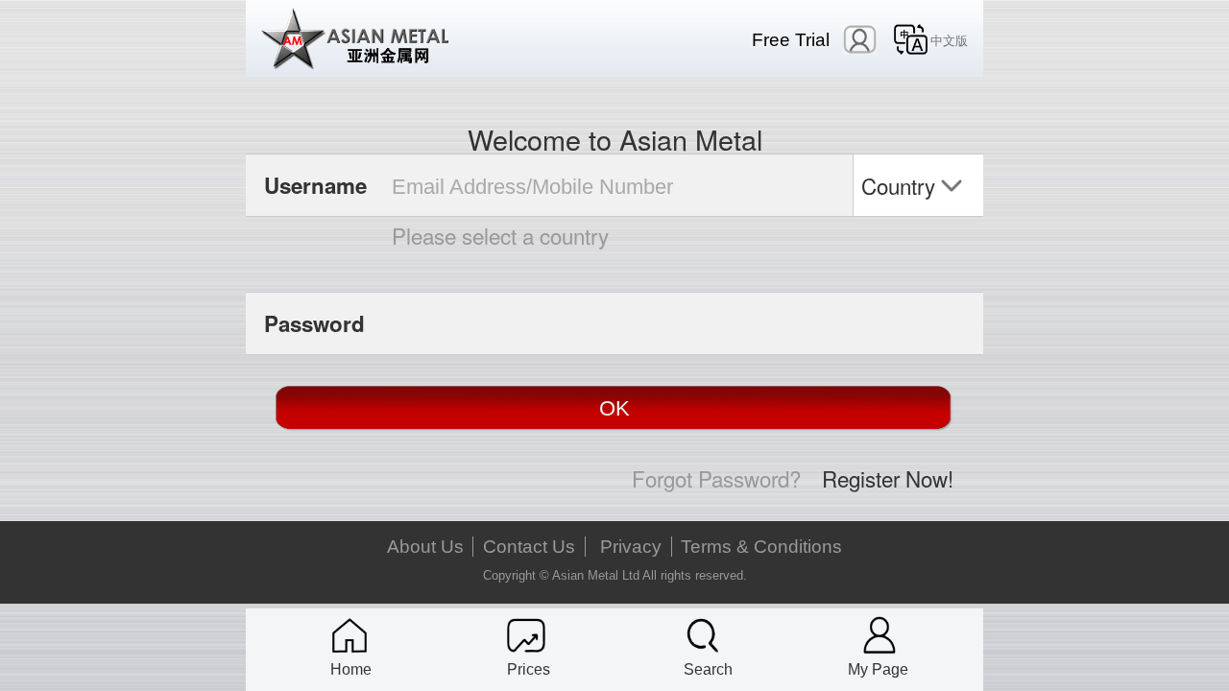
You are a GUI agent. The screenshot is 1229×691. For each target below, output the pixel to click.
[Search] (703, 635)
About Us (425, 546)
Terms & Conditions (761, 546)
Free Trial (791, 40)
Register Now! (887, 478)
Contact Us (529, 546)
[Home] (349, 635)
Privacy (631, 546)
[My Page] (879, 635)
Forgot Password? (716, 478)
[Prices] (526, 635)
